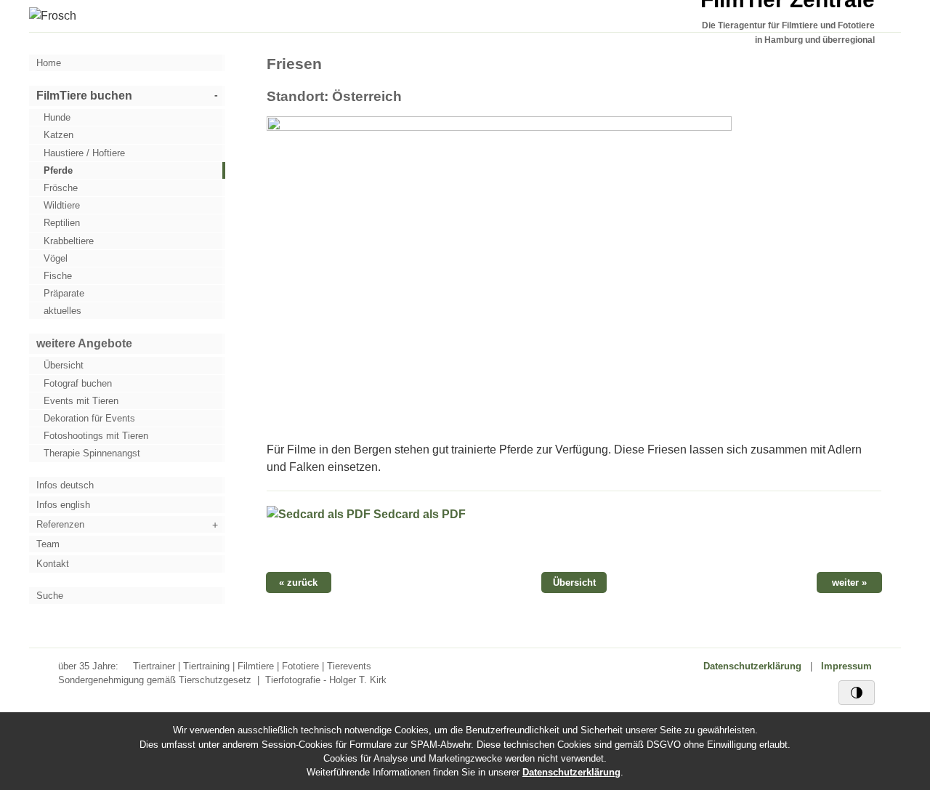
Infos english (63, 504)
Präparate (64, 293)
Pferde (58, 170)
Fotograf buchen (78, 383)
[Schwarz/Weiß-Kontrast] (856, 692)
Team (48, 544)
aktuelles (62, 310)
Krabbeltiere (69, 240)
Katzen (58, 134)
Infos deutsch (65, 485)
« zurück (298, 582)
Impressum (846, 666)
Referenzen (60, 524)
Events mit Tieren (81, 400)
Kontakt (52, 563)
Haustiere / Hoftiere (84, 153)
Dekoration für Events (89, 418)
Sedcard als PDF (418, 514)
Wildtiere (62, 205)
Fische (58, 275)
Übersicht (64, 365)
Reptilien (62, 222)
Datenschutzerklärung (752, 666)
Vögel (56, 258)
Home (48, 62)
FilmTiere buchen (84, 95)
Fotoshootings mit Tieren (96, 435)
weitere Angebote (84, 343)
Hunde (57, 117)
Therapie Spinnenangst (92, 453)
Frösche (61, 187)
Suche (49, 595)
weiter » (849, 582)
